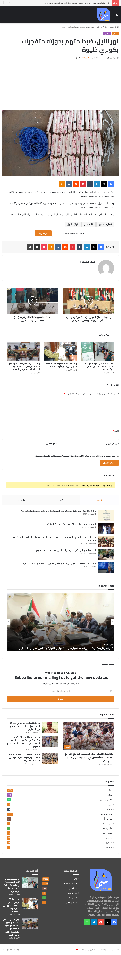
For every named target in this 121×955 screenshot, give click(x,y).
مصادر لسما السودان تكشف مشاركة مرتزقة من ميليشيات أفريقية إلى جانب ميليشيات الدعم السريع (23, 741)
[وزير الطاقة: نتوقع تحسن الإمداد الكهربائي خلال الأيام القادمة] (60, 351)
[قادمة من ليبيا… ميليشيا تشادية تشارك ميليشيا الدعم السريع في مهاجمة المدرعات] (50, 758)
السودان (88, 224)
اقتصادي (108, 847)
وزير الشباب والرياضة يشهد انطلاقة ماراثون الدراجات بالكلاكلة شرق (68, 648)
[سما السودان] (103, 14)
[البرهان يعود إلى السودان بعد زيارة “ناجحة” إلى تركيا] (106, 528)
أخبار (106, 27)
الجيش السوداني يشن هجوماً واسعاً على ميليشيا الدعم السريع (66, 550)
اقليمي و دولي (106, 799)
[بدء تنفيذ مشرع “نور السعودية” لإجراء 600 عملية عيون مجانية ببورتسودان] (97, 351)
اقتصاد (109, 809)
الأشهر (100, 500)
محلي (107, 33)
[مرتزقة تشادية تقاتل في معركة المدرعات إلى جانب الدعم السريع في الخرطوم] (50, 727)
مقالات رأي (107, 819)
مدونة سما (107, 823)
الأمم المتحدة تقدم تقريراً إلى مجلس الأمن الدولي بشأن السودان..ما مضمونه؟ (58, 563)
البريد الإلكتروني (111, 443)
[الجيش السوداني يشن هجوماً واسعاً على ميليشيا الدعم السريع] (106, 554)
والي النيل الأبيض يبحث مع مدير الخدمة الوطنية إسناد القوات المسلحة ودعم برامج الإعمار (74, 3)
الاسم (116, 431)
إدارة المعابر (104, 224)
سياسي (109, 837)
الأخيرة (61, 500)
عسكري (109, 842)
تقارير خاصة (107, 828)
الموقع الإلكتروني (51, 443)
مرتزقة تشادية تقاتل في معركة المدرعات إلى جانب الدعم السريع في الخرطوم (25, 726)
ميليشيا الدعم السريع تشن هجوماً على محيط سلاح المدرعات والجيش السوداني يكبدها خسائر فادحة (54, 538)
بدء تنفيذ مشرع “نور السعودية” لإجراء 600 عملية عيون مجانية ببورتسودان (99, 366)
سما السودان (112, 58)
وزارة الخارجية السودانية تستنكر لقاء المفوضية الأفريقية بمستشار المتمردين (58, 511)
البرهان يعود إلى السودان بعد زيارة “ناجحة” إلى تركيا (71, 524)
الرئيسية (113, 27)
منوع (110, 804)
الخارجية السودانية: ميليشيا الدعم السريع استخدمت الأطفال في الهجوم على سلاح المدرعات (89, 757)
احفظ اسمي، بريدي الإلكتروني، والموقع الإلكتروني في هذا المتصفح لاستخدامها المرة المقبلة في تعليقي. (75, 456)
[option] (57, 622)
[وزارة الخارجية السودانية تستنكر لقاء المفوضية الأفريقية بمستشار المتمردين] (106, 515)
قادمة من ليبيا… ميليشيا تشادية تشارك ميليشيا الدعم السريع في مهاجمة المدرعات (24, 757)
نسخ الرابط (43, 233)
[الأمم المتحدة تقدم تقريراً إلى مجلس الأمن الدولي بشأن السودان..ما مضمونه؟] (106, 567)
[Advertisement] (60, 84)
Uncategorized (105, 814)
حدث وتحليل (107, 833)
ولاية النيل (72, 224)
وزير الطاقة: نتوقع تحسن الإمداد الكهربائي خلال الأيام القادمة (61, 365)
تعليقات (22, 500)
